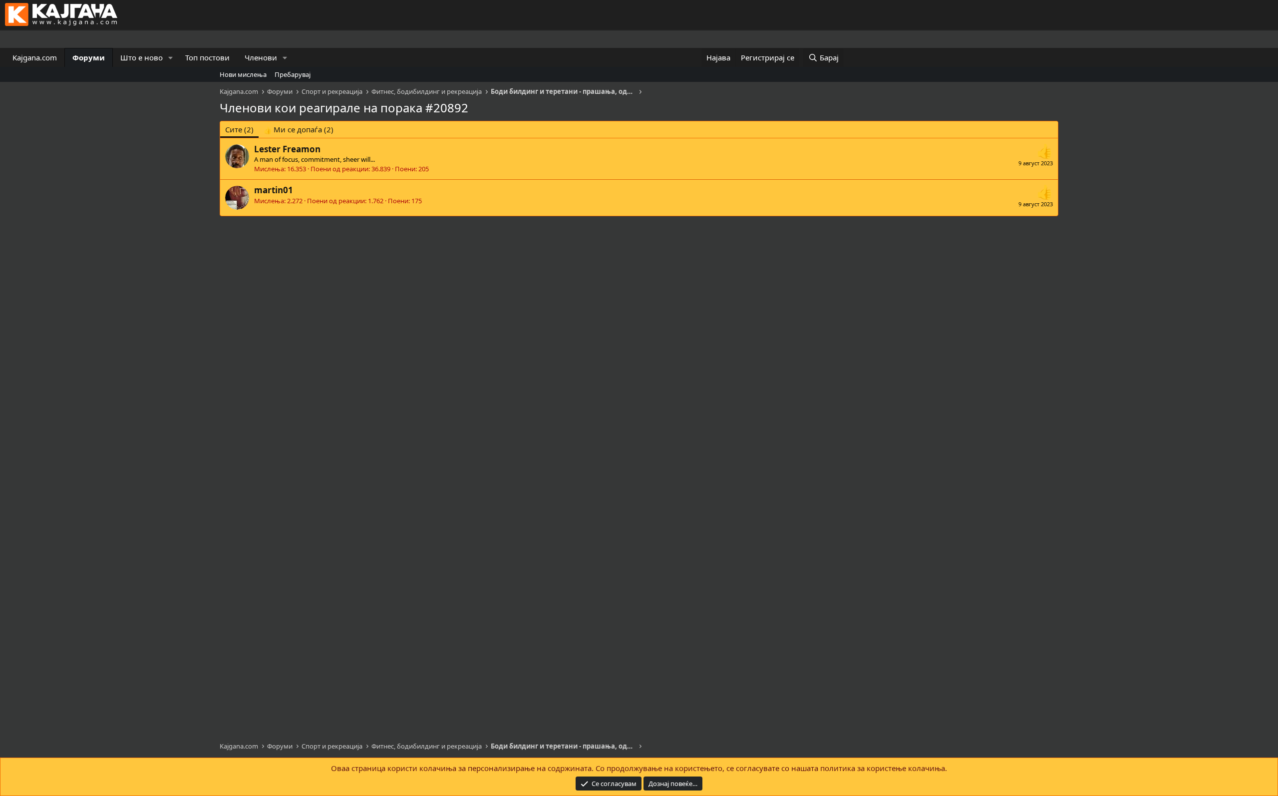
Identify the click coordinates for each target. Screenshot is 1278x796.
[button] (171, 57)
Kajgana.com (34, 57)
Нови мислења (243, 74)
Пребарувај (293, 74)
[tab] (298, 129)
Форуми (88, 57)
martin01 (273, 190)
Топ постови (207, 57)
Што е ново (141, 57)
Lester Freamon (287, 149)
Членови (261, 57)
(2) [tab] (239, 129)
